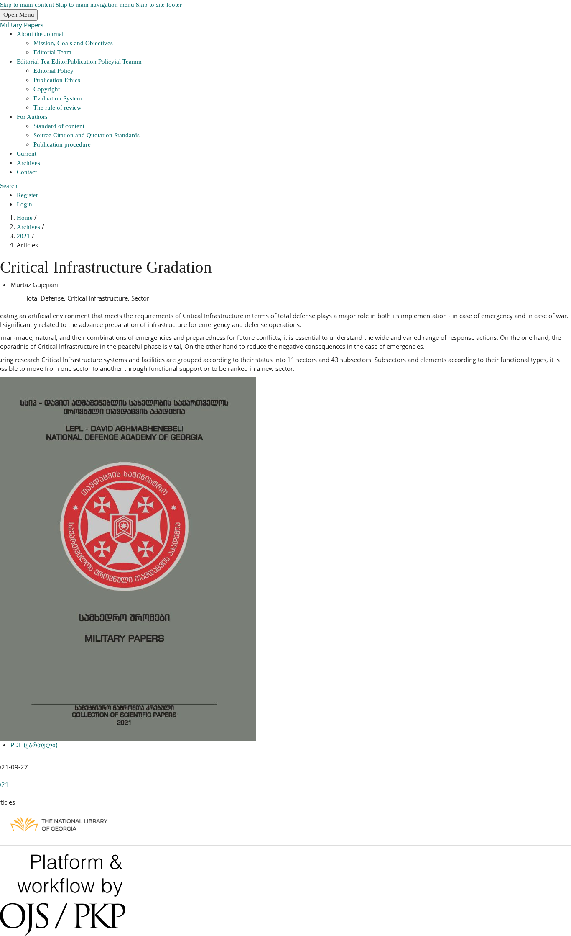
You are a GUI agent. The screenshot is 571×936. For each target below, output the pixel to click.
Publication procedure (62, 144)
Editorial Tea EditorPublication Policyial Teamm (79, 61)
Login (24, 204)
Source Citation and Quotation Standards (86, 135)
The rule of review (57, 107)
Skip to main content (27, 4)
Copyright (46, 89)
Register (27, 195)
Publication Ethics (56, 80)
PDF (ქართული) (33, 745)
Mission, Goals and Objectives (73, 43)
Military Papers (21, 25)
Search (9, 186)
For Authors (32, 116)
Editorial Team (52, 52)
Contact (27, 172)
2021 (24, 236)
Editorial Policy (53, 70)
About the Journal (40, 34)
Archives (28, 162)
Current (26, 153)
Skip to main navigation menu (95, 4)
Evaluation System (57, 98)
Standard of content (58, 126)
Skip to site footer (159, 4)
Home (25, 217)
